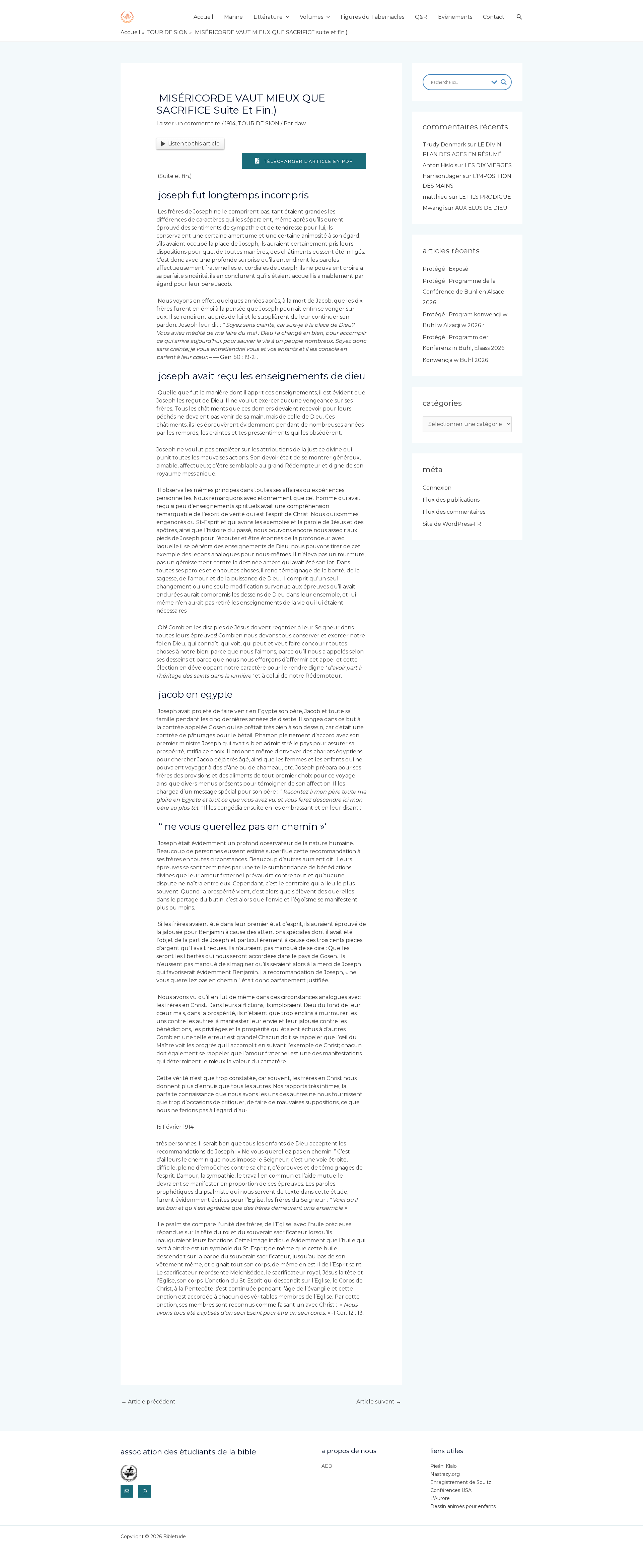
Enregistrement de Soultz (460, 1482)
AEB (327, 1466)
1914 (230, 123)
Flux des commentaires (454, 512)
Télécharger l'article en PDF (307, 161)
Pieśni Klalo (443, 1466)
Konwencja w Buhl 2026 (455, 360)
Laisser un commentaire (188, 123)
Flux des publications (451, 500)
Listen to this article (194, 143)
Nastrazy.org (445, 1474)
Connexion (437, 488)
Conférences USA (451, 1490)
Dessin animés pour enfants (463, 1506)
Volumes (311, 17)
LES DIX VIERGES (488, 165)
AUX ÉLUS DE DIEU (481, 208)
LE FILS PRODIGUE (485, 197)
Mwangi (433, 208)
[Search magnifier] (503, 82)
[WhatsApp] (144, 1491)
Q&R (421, 17)
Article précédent (148, 1401)
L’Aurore (440, 1498)
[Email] (127, 1491)
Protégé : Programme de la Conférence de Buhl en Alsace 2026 (463, 292)
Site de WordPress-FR (452, 524)
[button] (286, 17)
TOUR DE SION (258, 123)
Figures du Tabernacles (372, 17)
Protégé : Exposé (445, 269)
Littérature (268, 17)
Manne (233, 17)
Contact (493, 17)
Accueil (203, 17)
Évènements (455, 17)
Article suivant (378, 1401)
